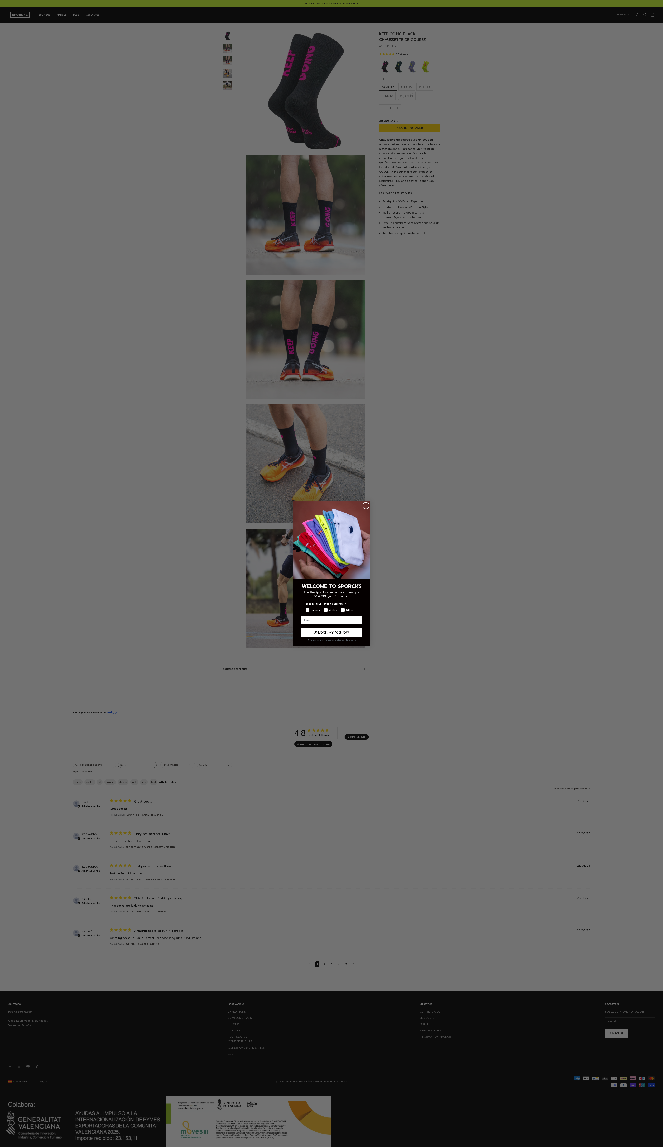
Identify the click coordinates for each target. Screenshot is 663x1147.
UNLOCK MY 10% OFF (332, 632)
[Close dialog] (366, 506)
